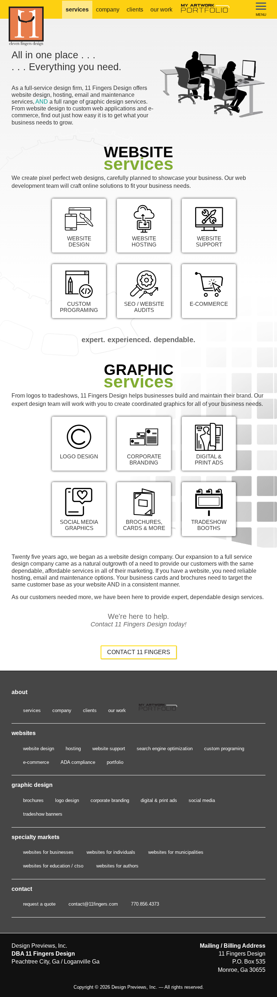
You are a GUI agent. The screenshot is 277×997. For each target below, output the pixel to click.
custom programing (224, 748)
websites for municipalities (175, 852)
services (77, 9)
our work (161, 9)
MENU (261, 15)
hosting (73, 748)
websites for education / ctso (53, 866)
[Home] (37, 26)
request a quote (39, 904)
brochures (33, 800)
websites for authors (117, 866)
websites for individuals (111, 852)
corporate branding (110, 800)
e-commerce (36, 762)
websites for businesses (48, 852)
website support (108, 748)
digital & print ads (159, 800)
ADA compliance (78, 762)
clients (135, 9)
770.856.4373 (145, 904)
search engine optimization (165, 748)
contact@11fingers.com (93, 904)
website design (38, 748)
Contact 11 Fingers (138, 652)
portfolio (115, 762)
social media (202, 800)
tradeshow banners (42, 814)
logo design (67, 800)
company (107, 9)
